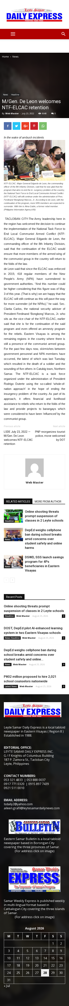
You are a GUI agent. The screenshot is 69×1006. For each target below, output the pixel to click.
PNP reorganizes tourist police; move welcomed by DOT (50, 436)
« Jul (7, 986)
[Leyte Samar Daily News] (34, 14)
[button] (63, 34)
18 (18, 965)
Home (5, 56)
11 (18, 958)
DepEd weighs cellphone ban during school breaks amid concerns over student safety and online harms (43, 539)
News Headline (12, 638)
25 (18, 973)
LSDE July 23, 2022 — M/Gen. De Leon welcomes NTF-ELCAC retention (18, 438)
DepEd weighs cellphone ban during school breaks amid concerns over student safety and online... (30, 654)
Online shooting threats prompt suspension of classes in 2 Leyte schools (44, 516)
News (15, 56)
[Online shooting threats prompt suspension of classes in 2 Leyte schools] (13, 516)
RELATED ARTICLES (18, 501)
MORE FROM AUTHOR (48, 501)
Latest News (11, 686)
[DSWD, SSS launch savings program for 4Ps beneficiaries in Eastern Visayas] (13, 561)
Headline (15, 94)
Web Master (12, 113)
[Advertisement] (34, 46)
